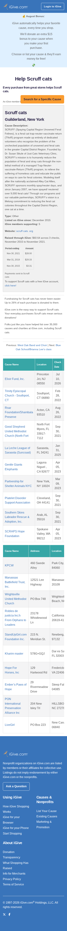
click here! (10, 285)
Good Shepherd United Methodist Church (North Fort (16, 431)
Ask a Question (16, 786)
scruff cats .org (24, 231)
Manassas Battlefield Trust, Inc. (15, 582)
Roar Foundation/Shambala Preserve (19, 412)
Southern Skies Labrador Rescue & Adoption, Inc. (17, 517)
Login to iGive (52, 6)
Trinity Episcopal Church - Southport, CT (17, 396)
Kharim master (14, 653)
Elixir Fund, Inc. (14, 378)
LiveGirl (10, 724)
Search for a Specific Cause (42, 99)
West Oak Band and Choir (32, 345)
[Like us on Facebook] (9, 914)
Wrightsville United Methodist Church (15, 599)
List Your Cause (46, 811)
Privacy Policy (12, 879)
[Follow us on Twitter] (4, 914)
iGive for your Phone (16, 827)
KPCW (9, 565)
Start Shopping (12, 833)
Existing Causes (46, 816)
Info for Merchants (14, 873)
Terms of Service (13, 884)
